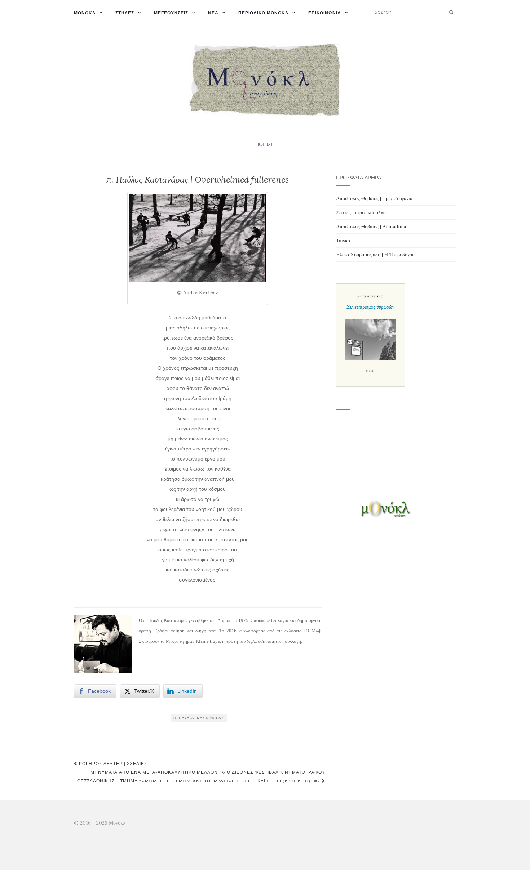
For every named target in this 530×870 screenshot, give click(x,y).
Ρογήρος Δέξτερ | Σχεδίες (112, 763)
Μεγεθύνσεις (171, 12)
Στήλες (124, 12)
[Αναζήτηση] (451, 12)
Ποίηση (265, 144)
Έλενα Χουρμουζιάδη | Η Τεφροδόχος (375, 254)
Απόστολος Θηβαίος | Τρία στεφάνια (374, 198)
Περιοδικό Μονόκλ (263, 12)
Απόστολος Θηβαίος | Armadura (371, 226)
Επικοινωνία (324, 12)
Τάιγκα (343, 240)
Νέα (213, 12)
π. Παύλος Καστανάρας (198, 718)
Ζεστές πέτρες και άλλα (361, 212)
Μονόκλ (85, 12)
